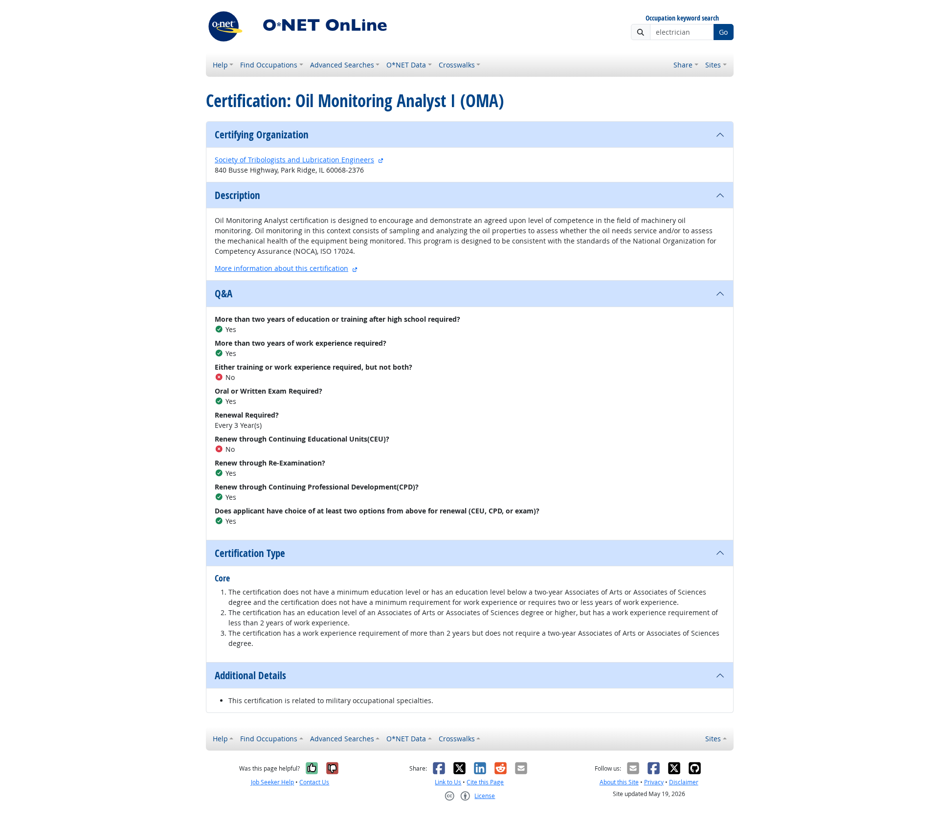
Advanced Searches (342, 64)
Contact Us (314, 782)
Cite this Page (485, 782)
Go (723, 32)
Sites (713, 64)
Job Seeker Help (272, 782)
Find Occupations (268, 64)
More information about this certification (281, 268)
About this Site (619, 782)
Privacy (654, 782)
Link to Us (448, 782)
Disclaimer (683, 782)
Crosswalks (457, 64)
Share (683, 64)
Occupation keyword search (682, 18)
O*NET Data (406, 64)
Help (220, 64)
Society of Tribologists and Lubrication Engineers (294, 159)
